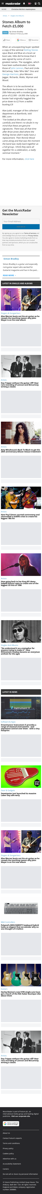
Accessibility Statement (12, 1164)
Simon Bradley (17, 32)
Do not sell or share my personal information (20, 1174)
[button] (2, 3)
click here (29, 159)
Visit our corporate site (20, 1116)
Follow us (23, 40)
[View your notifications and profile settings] (24, 3)
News (5, 32)
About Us (6, 1133)
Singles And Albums (17, 16)
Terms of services (30, 233)
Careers (6, 1169)
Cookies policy (8, 1153)
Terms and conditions (11, 1143)
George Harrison (10, 74)
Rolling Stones (31, 50)
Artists (5, 16)
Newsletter (35, 40)
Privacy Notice (33, 236)
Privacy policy (8, 1148)
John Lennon (17, 68)
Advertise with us (9, 1159)
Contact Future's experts (12, 1138)
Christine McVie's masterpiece (23, 9)
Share (8, 40)
